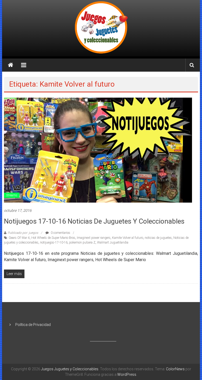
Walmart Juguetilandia (112, 242)
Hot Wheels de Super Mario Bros (53, 238)
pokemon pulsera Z (82, 242)
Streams (11, 195)
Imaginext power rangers (93, 238)
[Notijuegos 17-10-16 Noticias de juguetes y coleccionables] (98, 150)
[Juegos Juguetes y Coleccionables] (101, 28)
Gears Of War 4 (19, 238)
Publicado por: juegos (23, 233)
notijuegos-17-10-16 (54, 242)
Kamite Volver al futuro (127, 238)
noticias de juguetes (158, 238)
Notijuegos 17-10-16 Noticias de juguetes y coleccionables (94, 221)
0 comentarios (60, 233)
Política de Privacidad (33, 325)
